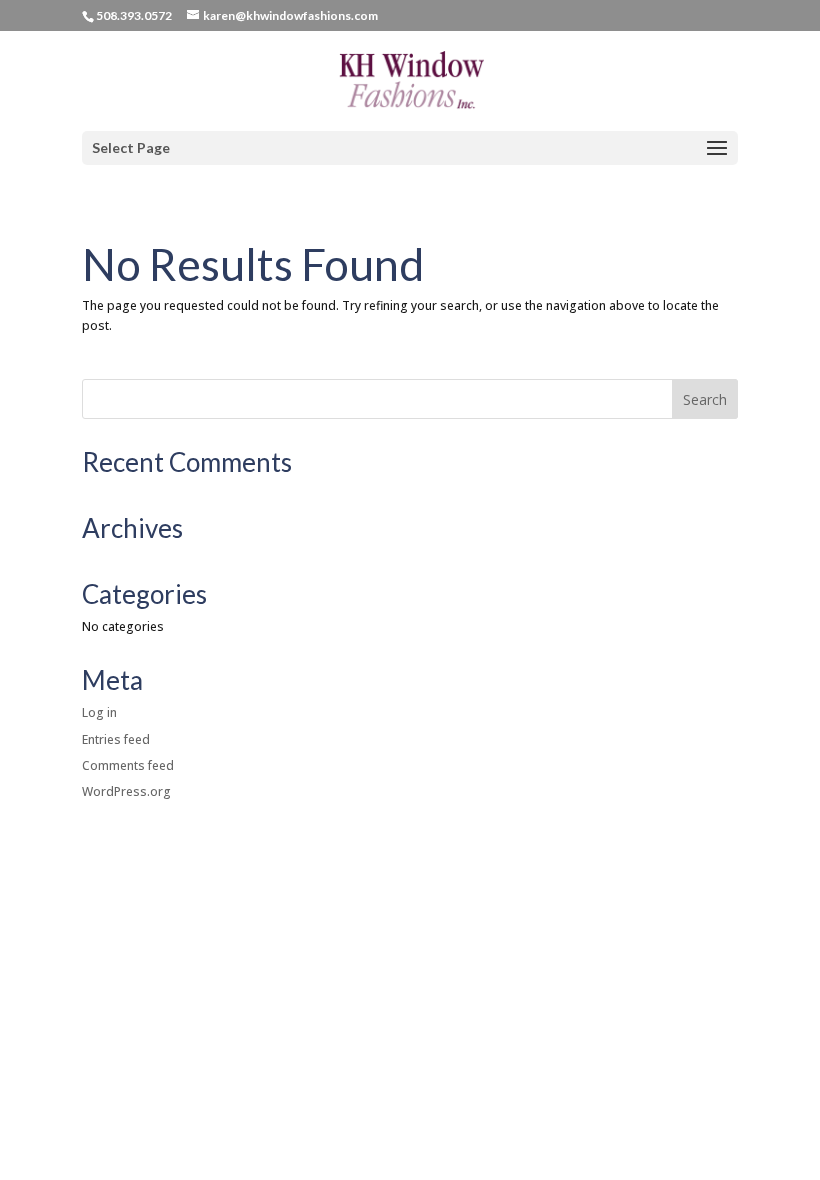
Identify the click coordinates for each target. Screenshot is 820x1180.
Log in (99, 712)
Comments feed (128, 765)
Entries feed (116, 739)
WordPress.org (126, 791)
